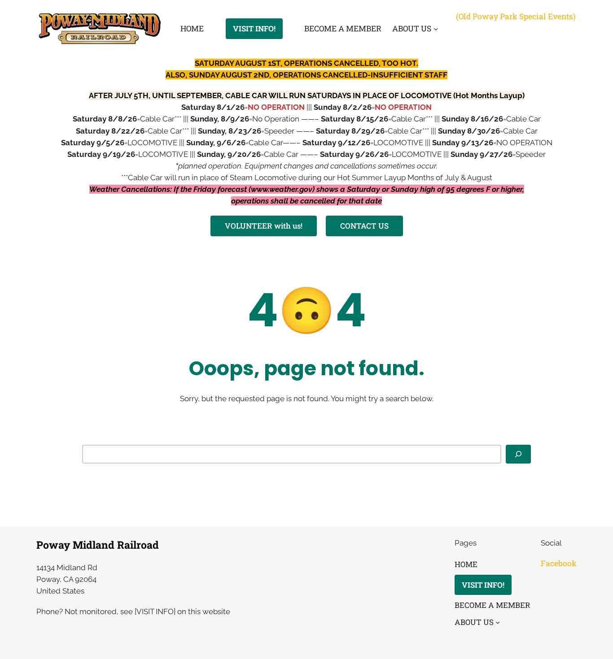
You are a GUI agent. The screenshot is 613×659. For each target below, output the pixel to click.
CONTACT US (364, 226)
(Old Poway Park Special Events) (516, 16)
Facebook (559, 563)
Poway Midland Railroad (97, 544)
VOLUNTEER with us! (263, 226)
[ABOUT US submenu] (435, 28)
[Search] (518, 454)
